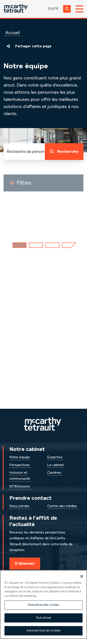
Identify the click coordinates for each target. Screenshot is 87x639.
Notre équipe (19, 457)
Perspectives (19, 465)
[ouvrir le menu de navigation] (79, 8)
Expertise (54, 457)
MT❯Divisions (19, 486)
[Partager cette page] (8, 46)
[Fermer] (82, 576)
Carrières (54, 473)
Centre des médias (62, 506)
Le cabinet (55, 465)
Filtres (34, 184)
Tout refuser (44, 617)
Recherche (68, 151)
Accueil (12, 33)
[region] (43, 604)
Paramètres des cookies (43, 605)
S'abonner (25, 563)
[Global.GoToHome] (16, 9)
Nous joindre (19, 506)
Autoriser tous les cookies (43, 630)
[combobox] (24, 151)
